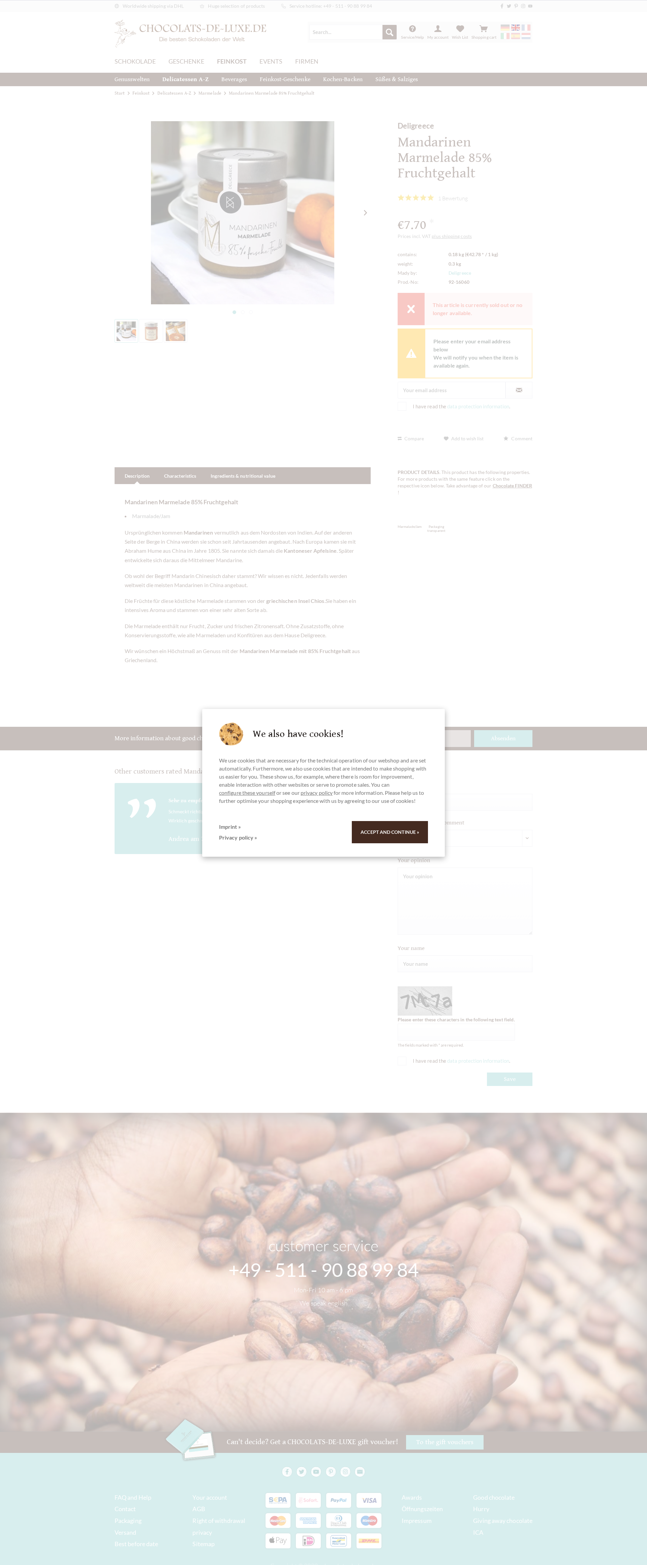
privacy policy (317, 792)
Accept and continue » (390, 832)
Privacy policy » (238, 837)
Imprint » (230, 826)
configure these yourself (247, 792)
